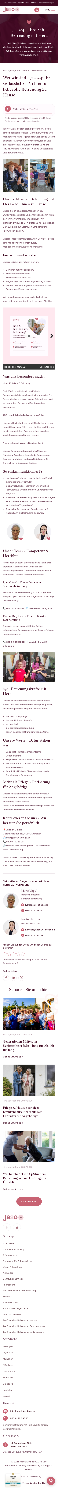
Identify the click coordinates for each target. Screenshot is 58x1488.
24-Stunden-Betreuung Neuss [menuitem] (20, 1320)
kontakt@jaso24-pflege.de (40, 929)
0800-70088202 (34, 910)
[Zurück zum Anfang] (29, 1218)
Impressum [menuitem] (9, 1284)
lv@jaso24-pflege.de (36, 904)
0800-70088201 (34, 935)
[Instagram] (17, 1227)
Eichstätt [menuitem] (8, 1377)
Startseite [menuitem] (8, 1243)
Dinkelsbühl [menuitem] (9, 1371)
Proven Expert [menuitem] (10, 1302)
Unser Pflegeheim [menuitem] (12, 1267)
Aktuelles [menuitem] (8, 1272)
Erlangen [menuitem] (8, 1346)
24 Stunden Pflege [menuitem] (13, 1278)
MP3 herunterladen (31, 121)
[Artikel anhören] (8, 109)
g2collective (39, 1483)
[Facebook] (7, 1227)
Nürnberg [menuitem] (8, 1365)
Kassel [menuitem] (6, 1396)
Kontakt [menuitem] (7, 1296)
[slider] (29, 113)
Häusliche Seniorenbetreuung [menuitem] (19, 1290)
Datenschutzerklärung (29, 1476)
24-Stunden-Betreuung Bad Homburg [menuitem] (24, 1326)
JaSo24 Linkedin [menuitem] (12, 1314)
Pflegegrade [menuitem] (10, 1255)
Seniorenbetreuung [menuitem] (14, 1249)
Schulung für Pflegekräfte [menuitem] (17, 1261)
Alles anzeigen (29, 1201)
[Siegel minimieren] (19, 1475)
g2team (25, 1483)
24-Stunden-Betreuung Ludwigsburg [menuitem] (23, 1332)
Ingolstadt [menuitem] (9, 1352)
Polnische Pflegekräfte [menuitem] (15, 1308)
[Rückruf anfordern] (51, 1481)
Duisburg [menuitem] (8, 1383)
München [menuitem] (8, 1358)
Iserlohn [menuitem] (7, 1390)
